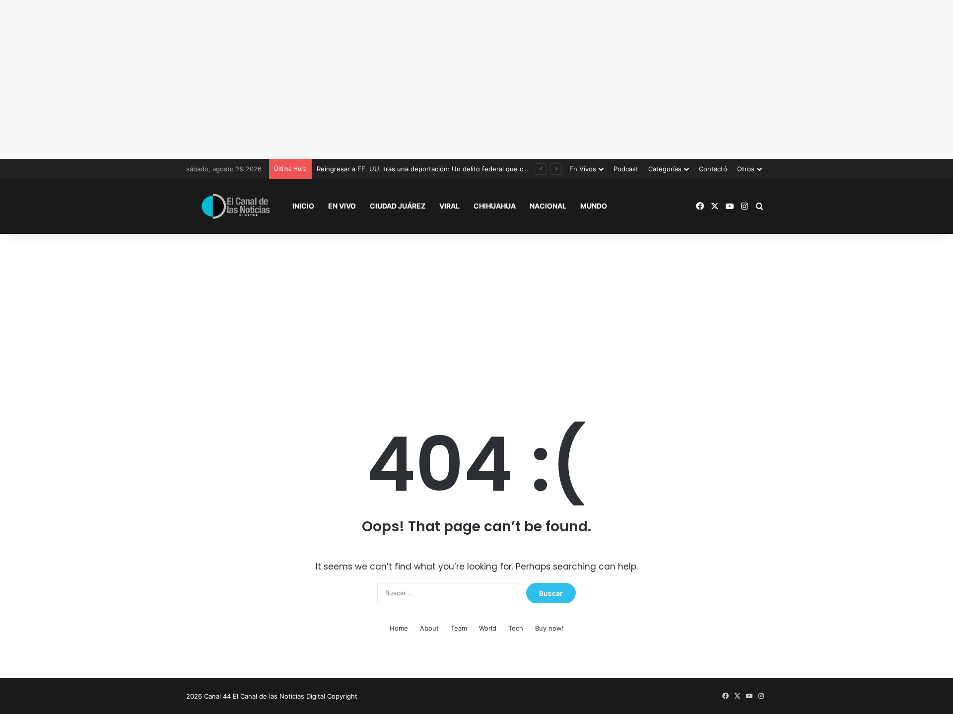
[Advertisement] (476, 79)
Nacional (548, 206)
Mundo (593, 206)
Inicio (303, 206)
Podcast (625, 169)
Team (459, 628)
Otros (745, 169)
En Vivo (342, 206)
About (429, 628)
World (487, 628)
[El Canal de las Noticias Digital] (235, 206)
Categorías (664, 169)
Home (399, 628)
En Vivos (582, 169)
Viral (449, 206)
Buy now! (549, 628)
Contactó (713, 169)
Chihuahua (495, 206)
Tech (515, 628)
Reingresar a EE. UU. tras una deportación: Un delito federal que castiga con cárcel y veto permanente (476, 169)
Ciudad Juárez (397, 206)
